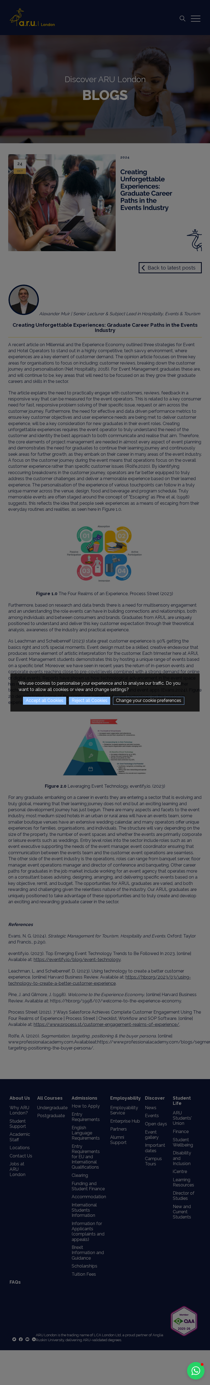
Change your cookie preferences (148, 700)
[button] (196, 1371)
